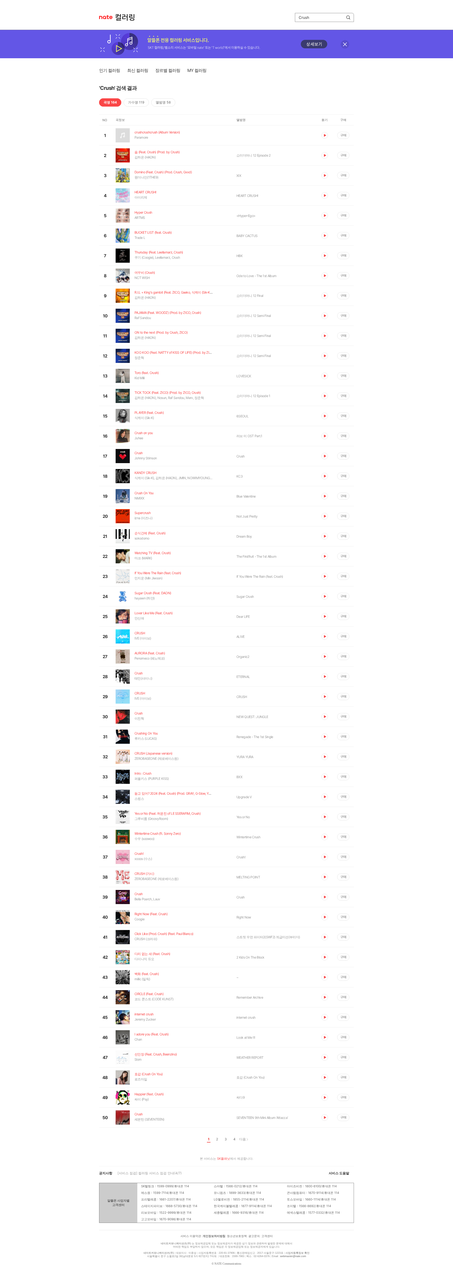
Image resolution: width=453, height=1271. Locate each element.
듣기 (324, 135)
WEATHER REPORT (249, 1057)
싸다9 (240, 1097)
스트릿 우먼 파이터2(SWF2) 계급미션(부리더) (268, 937)
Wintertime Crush (248, 837)
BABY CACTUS (246, 236)
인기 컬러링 (109, 70)
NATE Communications (227, 1263)
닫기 (345, 44)
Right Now (243, 917)
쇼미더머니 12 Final (249, 296)
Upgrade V (244, 797)
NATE (106, 17)
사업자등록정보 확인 (297, 1252)
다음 (242, 1139)
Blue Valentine (246, 496)
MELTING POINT (248, 877)
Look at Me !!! (245, 1037)
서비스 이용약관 (190, 1236)
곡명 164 (110, 102)
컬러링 (127, 17)
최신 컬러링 (137, 70)
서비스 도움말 (339, 1173)
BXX (239, 777)
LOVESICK (243, 376)
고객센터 (267, 1236)
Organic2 (242, 657)
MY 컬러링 (196, 70)
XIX (238, 176)
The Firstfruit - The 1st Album (256, 556)
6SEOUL (242, 416)
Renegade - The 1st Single (254, 737)
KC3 (239, 476)
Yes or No (243, 817)
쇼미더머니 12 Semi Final (253, 316)
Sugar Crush (245, 596)
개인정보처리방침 (214, 1236)
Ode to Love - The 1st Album (256, 276)
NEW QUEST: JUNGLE (252, 717)
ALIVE (240, 637)
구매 (343, 135)
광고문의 (254, 1236)
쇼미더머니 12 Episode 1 (253, 396)
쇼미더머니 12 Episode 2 (253, 155)
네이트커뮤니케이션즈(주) (176, 1243)
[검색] (348, 17)
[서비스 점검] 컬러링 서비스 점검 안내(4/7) (149, 1173)
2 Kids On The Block (250, 957)
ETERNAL (243, 677)
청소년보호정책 (237, 1236)
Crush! (240, 857)
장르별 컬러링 (167, 70)
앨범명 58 (163, 102)
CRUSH (241, 697)
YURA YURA (244, 757)
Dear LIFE (243, 617)
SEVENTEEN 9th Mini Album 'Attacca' (262, 1118)
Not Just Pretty (247, 516)
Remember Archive (249, 997)
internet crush (245, 1017)
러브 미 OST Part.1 (249, 436)
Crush (240, 456)
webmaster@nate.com (293, 1256)
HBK (239, 256)
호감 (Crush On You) (250, 1077)
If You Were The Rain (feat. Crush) (259, 576)
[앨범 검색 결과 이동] (275, 216)
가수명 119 (136, 102)
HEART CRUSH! (247, 196)
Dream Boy (244, 536)
